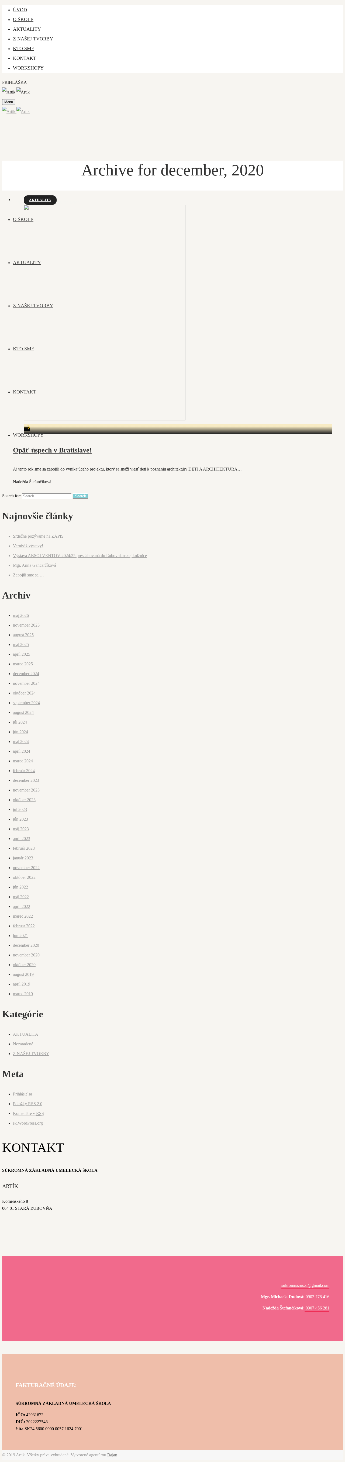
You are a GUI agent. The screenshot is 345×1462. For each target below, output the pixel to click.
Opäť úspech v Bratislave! (52, 450)
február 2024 (24, 770)
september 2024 (26, 702)
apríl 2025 (21, 654)
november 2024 (26, 683)
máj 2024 (21, 741)
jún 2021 (20, 935)
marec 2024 (23, 761)
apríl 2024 (21, 751)
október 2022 (24, 877)
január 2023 (23, 858)
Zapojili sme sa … (28, 575)
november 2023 (26, 790)
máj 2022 (21, 896)
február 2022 (24, 926)
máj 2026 (21, 615)
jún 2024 (20, 732)
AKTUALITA (40, 200)
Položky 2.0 (27, 1103)
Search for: (11, 495)
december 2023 (26, 780)
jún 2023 (20, 819)
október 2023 (24, 799)
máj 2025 (21, 644)
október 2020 (24, 964)
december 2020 (26, 945)
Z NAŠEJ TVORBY (31, 1053)
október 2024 (24, 693)
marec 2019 (23, 993)
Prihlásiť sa (22, 1094)
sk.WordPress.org (28, 1123)
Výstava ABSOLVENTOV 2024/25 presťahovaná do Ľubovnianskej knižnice (80, 555)
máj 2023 (21, 829)
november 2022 (26, 867)
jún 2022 (20, 887)
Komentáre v (28, 1113)
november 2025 (26, 625)
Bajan (112, 1455)
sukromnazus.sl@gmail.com (305, 1285)
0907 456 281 (317, 1308)
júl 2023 (20, 809)
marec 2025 (23, 664)
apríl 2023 (21, 838)
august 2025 (23, 635)
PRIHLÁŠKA (14, 82)
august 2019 (23, 974)
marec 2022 (23, 916)
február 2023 (24, 848)
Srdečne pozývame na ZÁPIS (38, 536)
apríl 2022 (21, 906)
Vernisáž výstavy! (28, 546)
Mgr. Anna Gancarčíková (34, 565)
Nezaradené (23, 1044)
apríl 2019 (21, 984)
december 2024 (26, 673)
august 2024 (23, 712)
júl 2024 (20, 722)
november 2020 (26, 955)
